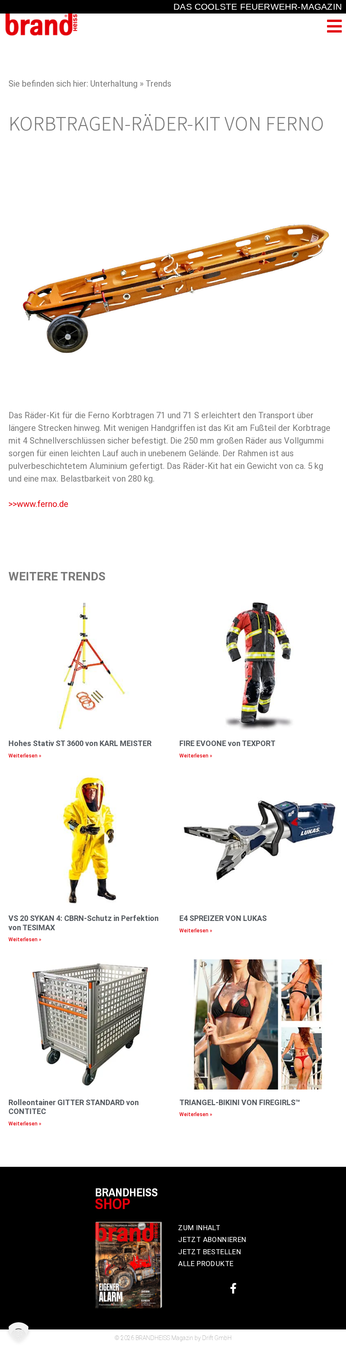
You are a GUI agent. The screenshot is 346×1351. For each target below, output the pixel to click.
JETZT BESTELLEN (209, 1251)
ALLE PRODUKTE (205, 1263)
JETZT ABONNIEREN (212, 1239)
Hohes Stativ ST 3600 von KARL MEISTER (79, 743)
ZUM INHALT (199, 1227)
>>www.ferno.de (38, 504)
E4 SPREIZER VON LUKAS (223, 918)
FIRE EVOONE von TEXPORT (227, 743)
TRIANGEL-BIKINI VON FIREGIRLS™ (239, 1102)
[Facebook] (233, 1288)
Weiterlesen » (24, 756)
